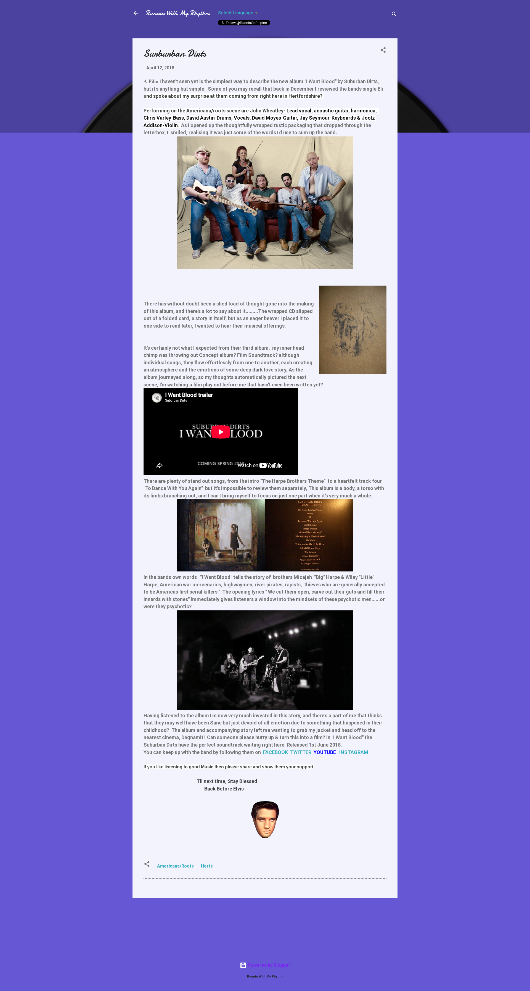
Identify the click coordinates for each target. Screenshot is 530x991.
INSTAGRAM (353, 752)
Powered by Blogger (268, 965)
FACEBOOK (275, 752)
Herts (207, 866)
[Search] (394, 15)
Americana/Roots (175, 866)
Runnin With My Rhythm (178, 13)
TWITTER (300, 752)
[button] (383, 51)
